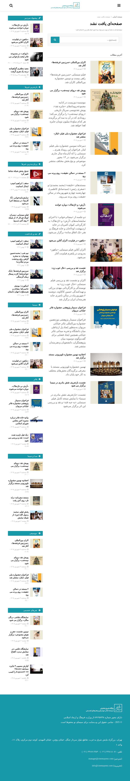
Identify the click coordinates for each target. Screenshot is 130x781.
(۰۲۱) (103, 752)
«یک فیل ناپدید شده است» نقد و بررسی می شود (18, 438)
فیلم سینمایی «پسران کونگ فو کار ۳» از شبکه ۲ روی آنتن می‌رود (19, 218)
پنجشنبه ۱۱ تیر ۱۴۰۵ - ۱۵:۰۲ (17, 177)
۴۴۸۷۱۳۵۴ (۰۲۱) (90, 752)
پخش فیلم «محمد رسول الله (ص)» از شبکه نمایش (20, 515)
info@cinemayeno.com (102, 765)
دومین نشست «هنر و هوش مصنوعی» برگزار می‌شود (19, 634)
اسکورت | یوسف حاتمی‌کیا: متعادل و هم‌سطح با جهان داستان (18, 289)
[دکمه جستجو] (55, 40)
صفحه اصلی (117, 17)
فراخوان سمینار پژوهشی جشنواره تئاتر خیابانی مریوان (19, 403)
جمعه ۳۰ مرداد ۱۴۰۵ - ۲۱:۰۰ (17, 63)
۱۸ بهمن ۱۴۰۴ (22, 265)
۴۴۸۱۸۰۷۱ (111, 752)
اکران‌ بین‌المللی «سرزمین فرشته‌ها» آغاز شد (20, 97)
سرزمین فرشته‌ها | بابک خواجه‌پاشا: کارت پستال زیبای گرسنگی (18, 274)
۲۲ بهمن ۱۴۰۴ (22, 247)
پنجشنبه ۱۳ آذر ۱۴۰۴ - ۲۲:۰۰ (17, 224)
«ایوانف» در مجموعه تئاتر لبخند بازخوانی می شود (19, 56)
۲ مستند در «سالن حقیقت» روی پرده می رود (19, 146)
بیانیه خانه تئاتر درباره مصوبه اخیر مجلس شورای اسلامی (19, 420)
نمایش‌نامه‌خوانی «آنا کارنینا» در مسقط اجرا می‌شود (19, 201)
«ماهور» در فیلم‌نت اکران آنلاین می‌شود (67, 240)
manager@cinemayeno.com (100, 759)
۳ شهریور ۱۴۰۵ (78, 69)
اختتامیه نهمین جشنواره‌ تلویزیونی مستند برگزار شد (18, 483)
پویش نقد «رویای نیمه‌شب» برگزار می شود (20, 114)
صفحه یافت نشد (103, 17)
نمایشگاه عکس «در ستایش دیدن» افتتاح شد (20, 652)
